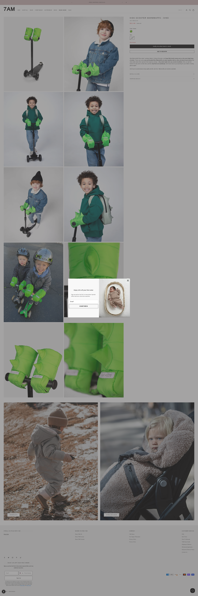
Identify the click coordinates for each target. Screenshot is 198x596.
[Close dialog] (128, 280)
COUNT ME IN (83, 306)
